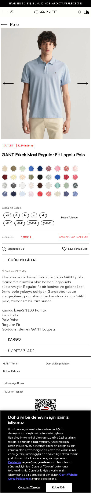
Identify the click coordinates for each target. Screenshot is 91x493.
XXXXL (32, 223)
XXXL (19, 223)
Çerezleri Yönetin (29, 487)
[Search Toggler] (80, 12)
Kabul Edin (59, 487)
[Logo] (45, 12)
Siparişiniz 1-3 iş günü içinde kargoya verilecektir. (45, 3)
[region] (45, 451)
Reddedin (14, 462)
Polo (14, 24)
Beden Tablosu (69, 217)
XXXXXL (47, 223)
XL (43, 215)
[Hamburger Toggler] (5, 12)
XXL (8, 223)
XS (7, 215)
